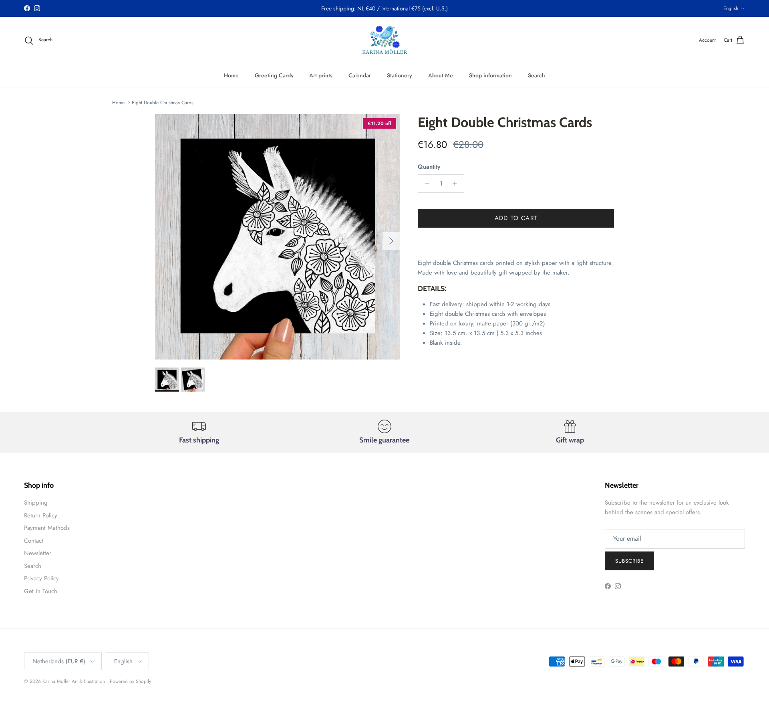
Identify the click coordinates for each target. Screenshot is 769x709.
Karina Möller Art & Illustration (74, 681)
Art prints (320, 75)
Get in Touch (40, 591)
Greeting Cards (274, 75)
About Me (440, 75)
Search (536, 75)
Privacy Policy (41, 578)
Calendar (359, 75)
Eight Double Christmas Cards (162, 102)
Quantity (429, 167)
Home (231, 75)
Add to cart (516, 218)
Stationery (399, 75)
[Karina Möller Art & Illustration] (385, 40)
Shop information (490, 75)
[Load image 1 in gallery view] (277, 237)
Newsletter (37, 553)
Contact (33, 540)
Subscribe (629, 561)
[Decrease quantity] (425, 183)
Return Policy (40, 515)
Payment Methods (47, 527)
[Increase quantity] (457, 183)
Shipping (36, 502)
